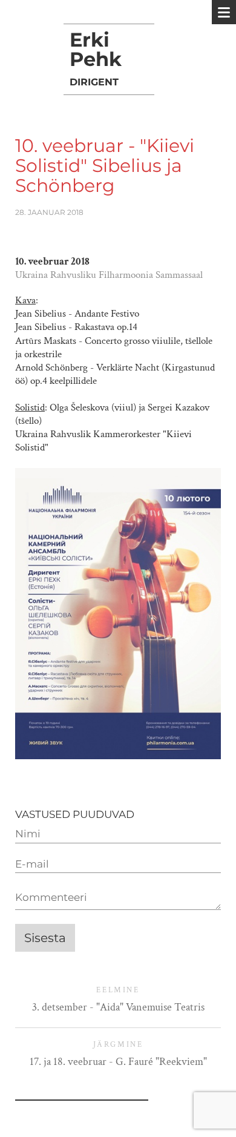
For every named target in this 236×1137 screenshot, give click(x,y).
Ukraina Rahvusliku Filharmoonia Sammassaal (109, 275)
